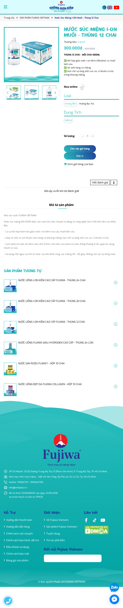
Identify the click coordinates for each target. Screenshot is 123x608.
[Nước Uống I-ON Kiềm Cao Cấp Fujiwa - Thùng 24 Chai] (61, 285)
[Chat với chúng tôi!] (114, 599)
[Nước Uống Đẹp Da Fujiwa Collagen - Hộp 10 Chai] (61, 389)
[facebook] (86, 520)
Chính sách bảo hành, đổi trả (22, 540)
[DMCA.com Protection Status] (97, 529)
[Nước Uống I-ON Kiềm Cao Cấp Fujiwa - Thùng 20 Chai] (61, 306)
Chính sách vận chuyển (19, 533)
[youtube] (103, 520)
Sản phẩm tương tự (22, 271)
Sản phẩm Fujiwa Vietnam (61, 526)
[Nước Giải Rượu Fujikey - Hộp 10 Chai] (61, 369)
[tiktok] (82, 86)
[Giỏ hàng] (103, 10)
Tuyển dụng (53, 533)
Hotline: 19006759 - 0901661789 (26, 482)
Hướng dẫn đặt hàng (18, 526)
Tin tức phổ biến (55, 540)
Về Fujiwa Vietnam (57, 520)
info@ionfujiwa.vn (18, 487)
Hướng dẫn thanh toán (19, 520)
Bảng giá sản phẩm (17, 560)
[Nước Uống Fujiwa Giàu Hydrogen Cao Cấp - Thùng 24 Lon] (61, 348)
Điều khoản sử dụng (17, 547)
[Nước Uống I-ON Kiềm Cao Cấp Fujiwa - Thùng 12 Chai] (61, 327)
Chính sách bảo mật (17, 553)
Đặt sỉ (80, 156)
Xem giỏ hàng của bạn (80, 164)
